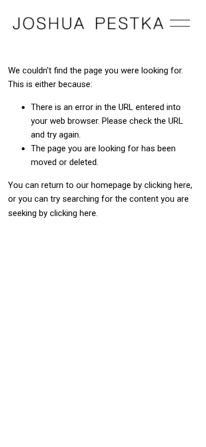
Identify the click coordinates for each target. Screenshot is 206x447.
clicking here (167, 185)
